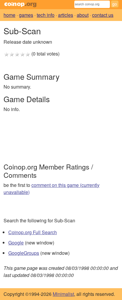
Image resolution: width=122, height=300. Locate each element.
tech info (45, 15)
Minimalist (63, 294)
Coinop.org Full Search (32, 232)
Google (16, 242)
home (9, 15)
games (26, 15)
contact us (102, 15)
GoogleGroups (23, 253)
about (83, 15)
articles (65, 15)
